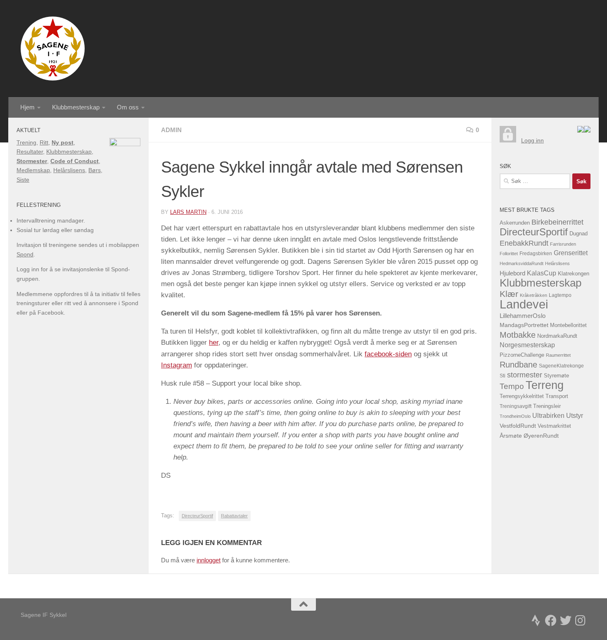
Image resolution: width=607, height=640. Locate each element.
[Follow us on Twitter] (565, 620)
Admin (171, 129)
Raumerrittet (558, 355)
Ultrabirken (548, 415)
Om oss (128, 107)
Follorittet (509, 253)
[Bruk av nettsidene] (580, 130)
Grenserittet (571, 252)
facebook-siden (388, 354)
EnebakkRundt (524, 243)
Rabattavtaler (234, 515)
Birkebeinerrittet (557, 222)
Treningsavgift (515, 406)
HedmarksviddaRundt (521, 263)
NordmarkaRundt (557, 336)
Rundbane (518, 364)
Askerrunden (515, 223)
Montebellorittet (568, 325)
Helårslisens (69, 170)
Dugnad (578, 233)
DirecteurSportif (197, 515)
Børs (94, 170)
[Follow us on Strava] (536, 620)
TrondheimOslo (515, 416)
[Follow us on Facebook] (551, 620)
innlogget (209, 560)
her (213, 342)
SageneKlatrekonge (561, 366)
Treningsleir (547, 406)
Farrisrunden (563, 244)
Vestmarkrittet (554, 426)
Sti (502, 376)
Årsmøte (511, 436)
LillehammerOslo (522, 315)
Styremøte (556, 376)
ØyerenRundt (541, 436)
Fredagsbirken (535, 253)
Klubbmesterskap (76, 107)
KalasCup (541, 273)
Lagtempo (560, 295)
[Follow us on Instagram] (580, 620)
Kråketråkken (533, 295)
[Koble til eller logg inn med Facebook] (587, 130)
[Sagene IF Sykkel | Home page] (53, 49)
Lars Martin (188, 212)
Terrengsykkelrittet (522, 396)
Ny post (63, 142)
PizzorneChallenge (522, 355)
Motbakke (518, 334)
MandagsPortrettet (524, 325)
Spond (25, 254)
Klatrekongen (573, 274)
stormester (524, 375)
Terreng (545, 385)
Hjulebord (512, 273)
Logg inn (532, 140)
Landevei (524, 304)
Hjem (27, 107)
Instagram (176, 365)
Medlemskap (33, 170)
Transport (556, 396)
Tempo (512, 386)
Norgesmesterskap (527, 344)
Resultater (30, 151)
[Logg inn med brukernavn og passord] (508, 140)
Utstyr (574, 415)
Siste (23, 179)
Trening (26, 142)
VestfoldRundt (518, 426)
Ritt (44, 142)
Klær (509, 294)
